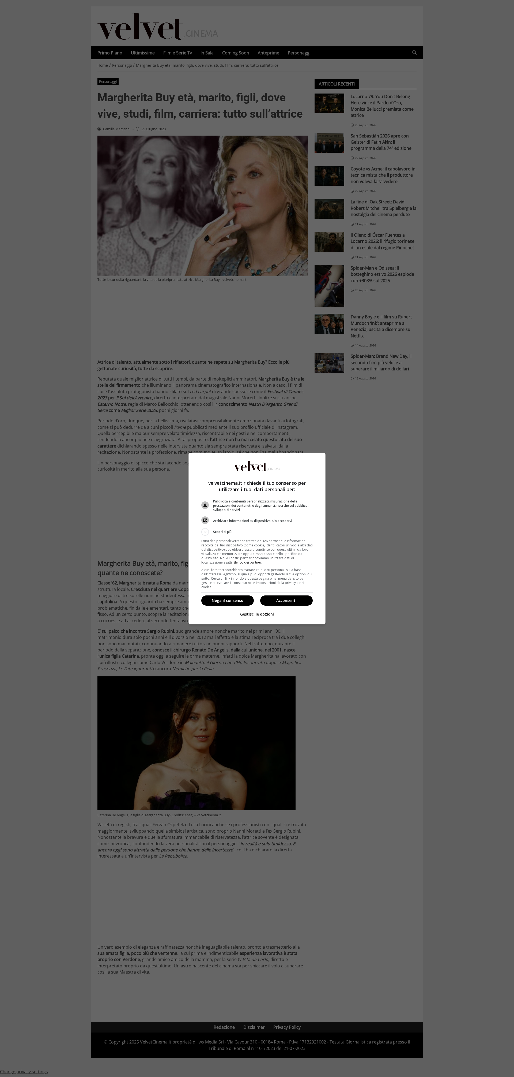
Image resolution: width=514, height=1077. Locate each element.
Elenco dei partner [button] (247, 562)
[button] (257, 532)
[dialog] (257, 538)
